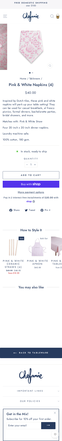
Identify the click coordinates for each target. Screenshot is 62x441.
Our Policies (30, 401)
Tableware (34, 78)
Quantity (31, 158)
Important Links (30, 390)
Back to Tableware (33, 352)
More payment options (31, 192)
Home (23, 78)
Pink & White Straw (31, 121)
